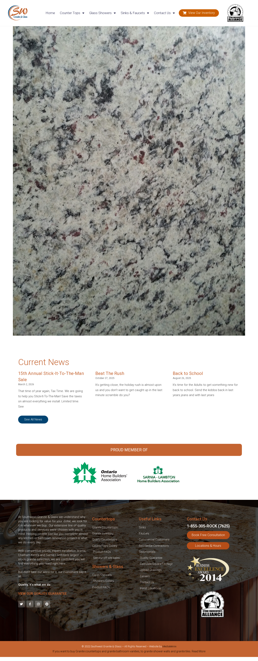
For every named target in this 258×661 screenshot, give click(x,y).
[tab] (129, 652)
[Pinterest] (47, 604)
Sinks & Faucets (133, 13)
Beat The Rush (109, 373)
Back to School (188, 373)
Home (50, 13)
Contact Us (162, 13)
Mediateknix (169, 646)
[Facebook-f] (30, 604)
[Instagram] (38, 604)
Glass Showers (100, 13)
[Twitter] (21, 604)
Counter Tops (70, 13)
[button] (199, 13)
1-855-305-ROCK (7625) (208, 526)
